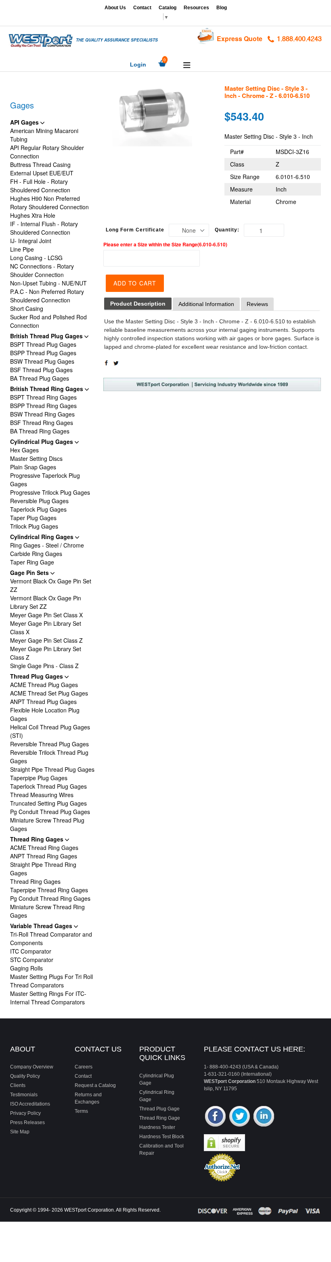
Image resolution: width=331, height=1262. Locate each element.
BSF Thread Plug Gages (41, 370)
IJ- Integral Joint (30, 241)
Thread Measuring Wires (41, 795)
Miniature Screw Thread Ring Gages (47, 911)
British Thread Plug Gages (47, 336)
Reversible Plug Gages (39, 501)
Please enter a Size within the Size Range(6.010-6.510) (165, 244)
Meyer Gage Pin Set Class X (46, 615)
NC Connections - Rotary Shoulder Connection (42, 270)
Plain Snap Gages (33, 467)
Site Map (19, 1132)
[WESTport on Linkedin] (263, 1117)
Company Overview (31, 1067)
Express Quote (239, 38)
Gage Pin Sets (30, 573)
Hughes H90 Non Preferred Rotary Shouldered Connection (49, 202)
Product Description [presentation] (138, 303)
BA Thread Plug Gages (39, 378)
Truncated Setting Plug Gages (48, 803)
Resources (196, 7)
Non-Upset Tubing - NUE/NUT (48, 283)
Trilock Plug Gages (34, 526)
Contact (142, 7)
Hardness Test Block (161, 1136)
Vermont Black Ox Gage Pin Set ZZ (50, 585)
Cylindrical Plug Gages (42, 441)
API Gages (25, 122)
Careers (83, 1067)
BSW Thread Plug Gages (42, 361)
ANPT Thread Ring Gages (43, 856)
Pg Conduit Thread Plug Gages (50, 812)
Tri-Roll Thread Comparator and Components (51, 938)
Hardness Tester (157, 1127)
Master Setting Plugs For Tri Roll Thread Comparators (51, 981)
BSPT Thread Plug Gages (43, 344)
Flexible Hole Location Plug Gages (45, 714)
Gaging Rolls (26, 968)
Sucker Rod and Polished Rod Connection (48, 321)
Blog (221, 7)
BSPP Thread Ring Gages (43, 406)
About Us (115, 7)
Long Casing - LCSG (36, 258)
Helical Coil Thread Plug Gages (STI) (50, 731)
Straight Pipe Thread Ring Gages (43, 868)
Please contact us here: (254, 1049)
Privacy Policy (25, 1113)
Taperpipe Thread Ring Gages (49, 890)
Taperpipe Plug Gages (38, 778)
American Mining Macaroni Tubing (44, 135)
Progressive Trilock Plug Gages (50, 492)
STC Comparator (31, 960)
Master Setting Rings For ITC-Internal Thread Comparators (48, 997)
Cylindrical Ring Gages (42, 537)
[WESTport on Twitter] (239, 1117)
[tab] (138, 304)
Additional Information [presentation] (206, 304)
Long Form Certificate (135, 230)
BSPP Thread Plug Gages (43, 353)
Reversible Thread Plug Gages (49, 744)
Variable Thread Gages (42, 926)
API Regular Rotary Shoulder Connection (47, 152)
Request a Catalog (95, 1085)
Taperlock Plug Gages (38, 509)
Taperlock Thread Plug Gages (48, 786)
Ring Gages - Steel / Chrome (47, 545)
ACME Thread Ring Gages (44, 847)
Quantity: (227, 230)
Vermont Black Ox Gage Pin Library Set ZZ (45, 602)
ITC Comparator (30, 951)
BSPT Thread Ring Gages (43, 397)
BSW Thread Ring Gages (42, 414)
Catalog (167, 7)
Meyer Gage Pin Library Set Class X (45, 627)
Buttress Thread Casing (40, 164)
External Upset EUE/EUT (41, 173)
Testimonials (24, 1094)
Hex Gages (24, 450)
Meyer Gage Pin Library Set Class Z (45, 653)
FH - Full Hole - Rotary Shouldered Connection (40, 185)
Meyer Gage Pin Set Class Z (46, 640)
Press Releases (27, 1122)
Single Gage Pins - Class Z (44, 666)
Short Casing (26, 308)
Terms (81, 1111)
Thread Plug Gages (37, 676)
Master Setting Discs (36, 458)
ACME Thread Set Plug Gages (49, 693)
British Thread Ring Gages (47, 389)
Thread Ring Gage (159, 1118)
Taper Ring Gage (32, 562)
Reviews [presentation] (257, 304)
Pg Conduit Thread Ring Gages (50, 898)
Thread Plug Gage (159, 1109)
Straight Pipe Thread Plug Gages (52, 769)
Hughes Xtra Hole (32, 215)
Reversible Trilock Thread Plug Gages (49, 756)
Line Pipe (22, 249)
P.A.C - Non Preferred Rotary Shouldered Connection (47, 295)
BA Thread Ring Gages (39, 431)
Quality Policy (25, 1076)
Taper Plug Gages (33, 518)
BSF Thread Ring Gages (41, 423)
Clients (17, 1085)
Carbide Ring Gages (36, 554)
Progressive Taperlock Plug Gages (45, 479)
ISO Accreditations (30, 1104)
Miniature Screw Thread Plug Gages (47, 824)
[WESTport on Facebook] (215, 1117)
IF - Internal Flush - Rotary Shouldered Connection (44, 228)
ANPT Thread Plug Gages (43, 702)
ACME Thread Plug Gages (44, 685)
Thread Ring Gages (37, 839)
